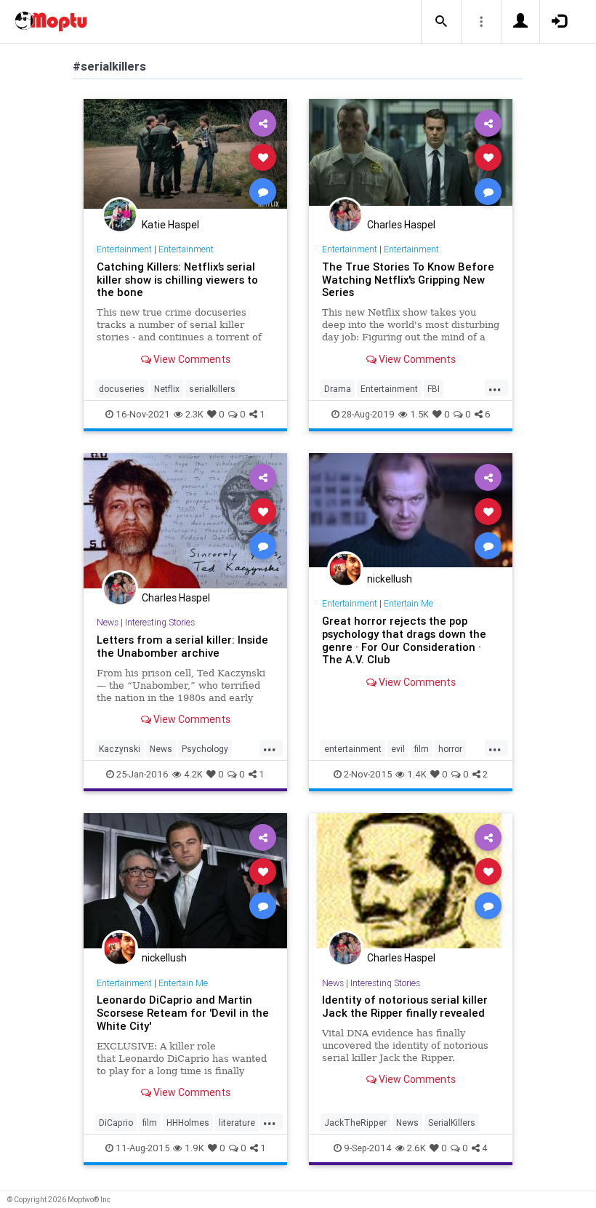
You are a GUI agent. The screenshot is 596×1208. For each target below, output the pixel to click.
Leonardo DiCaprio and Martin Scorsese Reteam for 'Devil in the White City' (183, 1013)
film (421, 748)
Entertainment (124, 249)
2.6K (416, 1148)
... (495, 388)
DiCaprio (116, 1122)
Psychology (205, 748)
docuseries (122, 388)
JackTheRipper (355, 1122)
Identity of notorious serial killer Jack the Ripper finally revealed (405, 1006)
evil (398, 748)
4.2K (193, 774)
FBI (433, 388)
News (107, 622)
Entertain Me (408, 603)
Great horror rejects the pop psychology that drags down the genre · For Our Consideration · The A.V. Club (404, 640)
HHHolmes (187, 1122)
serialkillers (212, 388)
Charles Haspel (401, 224)
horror (450, 748)
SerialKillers (451, 1122)
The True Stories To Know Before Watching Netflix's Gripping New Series (408, 280)
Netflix (167, 388)
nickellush (389, 578)
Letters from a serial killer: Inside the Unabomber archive (182, 646)
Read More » (185, 156)
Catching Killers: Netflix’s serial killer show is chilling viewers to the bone (177, 280)
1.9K (194, 1148)
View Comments (190, 359)
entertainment (353, 748)
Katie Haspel (170, 224)
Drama (337, 388)
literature (237, 1122)
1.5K (419, 414)
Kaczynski (119, 748)
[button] (441, 22)
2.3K (194, 414)
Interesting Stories (160, 622)
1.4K (417, 774)
